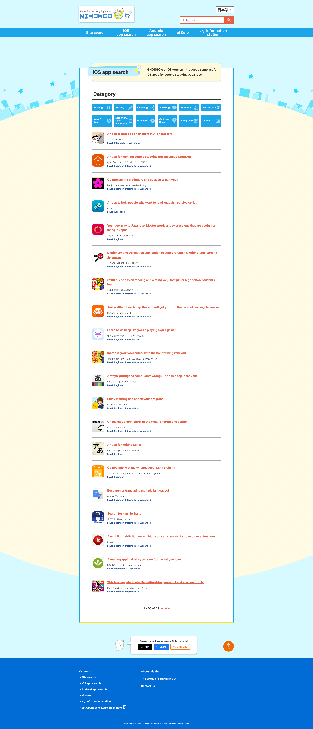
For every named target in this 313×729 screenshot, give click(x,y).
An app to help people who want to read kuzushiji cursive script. (152, 202)
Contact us (148, 686)
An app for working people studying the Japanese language (149, 156)
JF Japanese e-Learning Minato (102, 707)
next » (165, 608)
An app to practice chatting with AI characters (139, 133)
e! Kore (183, 32)
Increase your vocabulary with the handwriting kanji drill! (147, 353)
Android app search (156, 32)
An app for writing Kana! (124, 444)
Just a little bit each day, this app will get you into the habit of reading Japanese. (163, 307)
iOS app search (126, 32)
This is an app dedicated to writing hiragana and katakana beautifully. (155, 582)
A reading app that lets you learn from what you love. (144, 559)
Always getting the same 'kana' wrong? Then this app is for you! (152, 376)
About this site (150, 671)
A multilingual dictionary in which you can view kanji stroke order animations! (161, 536)
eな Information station (213, 32)
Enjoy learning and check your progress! (135, 399)
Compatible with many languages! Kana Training (141, 467)
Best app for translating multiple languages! (138, 490)
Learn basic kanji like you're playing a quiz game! (141, 330)
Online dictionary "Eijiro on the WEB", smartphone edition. (147, 421)
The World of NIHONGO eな (158, 678)
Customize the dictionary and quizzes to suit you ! (142, 179)
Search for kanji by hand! (124, 513)
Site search (96, 32)
